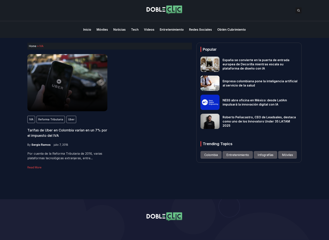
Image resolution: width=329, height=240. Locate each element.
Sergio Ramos (41, 144)
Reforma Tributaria (50, 119)
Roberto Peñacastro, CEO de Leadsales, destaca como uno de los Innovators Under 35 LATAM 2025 (259, 121)
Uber (71, 119)
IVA (31, 119)
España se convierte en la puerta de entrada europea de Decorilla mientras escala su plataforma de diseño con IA (256, 64)
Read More (34, 167)
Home (32, 46)
